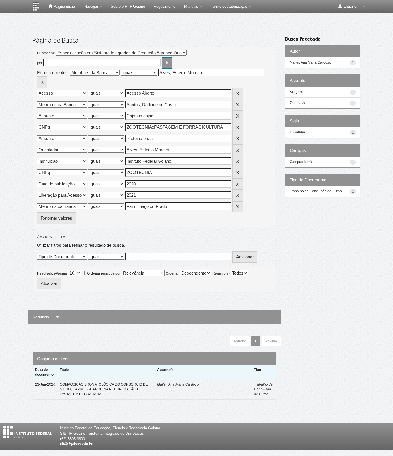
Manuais (191, 6)
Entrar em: (352, 6)
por (39, 63)
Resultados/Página (52, 273)
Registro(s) (221, 273)
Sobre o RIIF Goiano (128, 6)
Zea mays (297, 103)
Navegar (91, 6)
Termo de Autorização (229, 6)
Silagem (296, 92)
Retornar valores (56, 218)
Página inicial (64, 6)
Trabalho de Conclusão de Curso (263, 389)
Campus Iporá (301, 162)
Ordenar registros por (104, 273)
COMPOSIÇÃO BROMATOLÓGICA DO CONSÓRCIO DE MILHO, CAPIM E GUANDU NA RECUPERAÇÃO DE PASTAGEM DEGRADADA (104, 389)
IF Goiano (297, 132)
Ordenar (172, 273)
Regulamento (164, 6)
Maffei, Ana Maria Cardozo (178, 384)
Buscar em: (46, 53)
